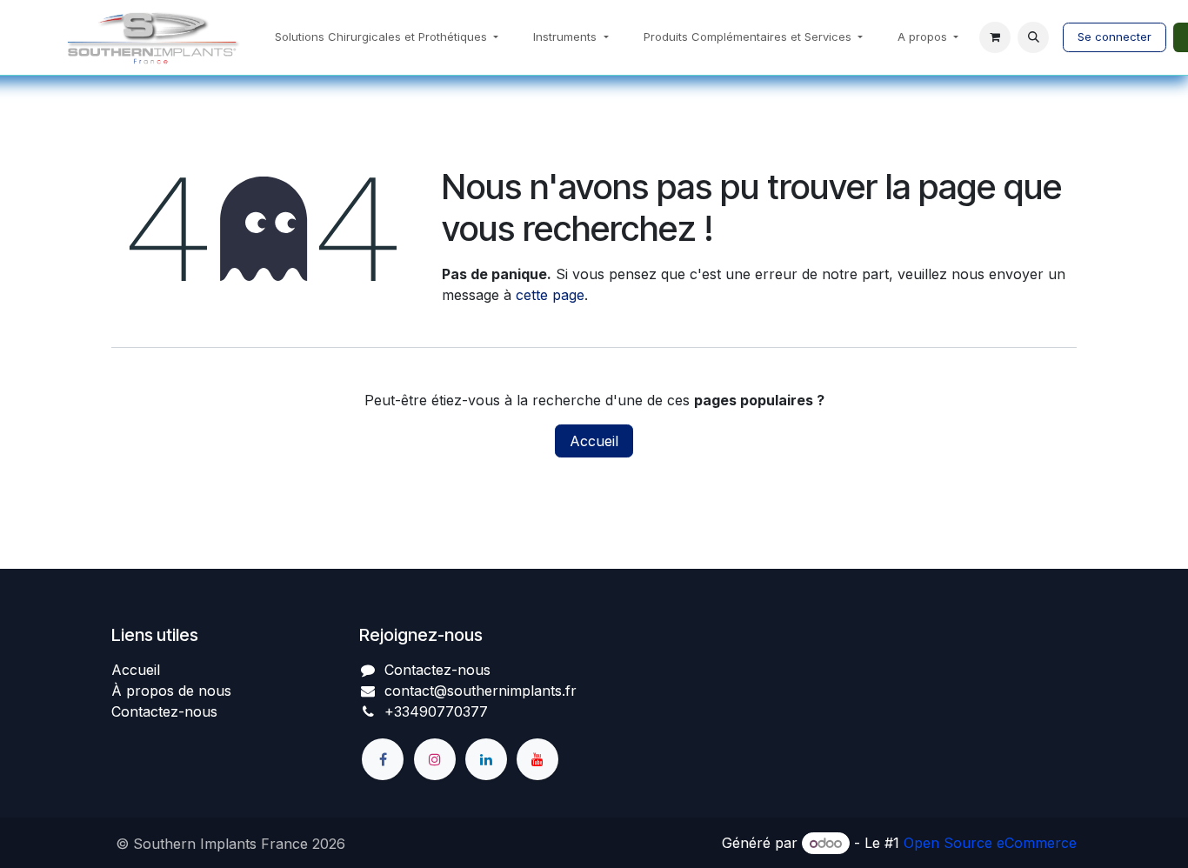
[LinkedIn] (486, 759)
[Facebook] (383, 759)
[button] (1033, 37)
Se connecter (1114, 36)
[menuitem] (386, 37)
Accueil (594, 441)
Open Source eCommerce (990, 842)
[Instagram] (435, 759)
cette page (550, 295)
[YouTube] (537, 759)
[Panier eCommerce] (995, 37)
